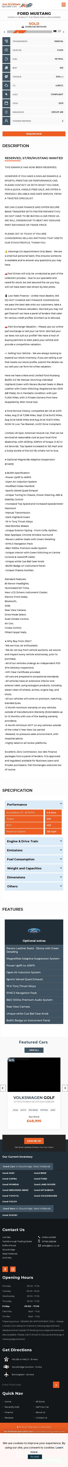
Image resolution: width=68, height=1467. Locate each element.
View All (34, 1050)
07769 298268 (48, 1241)
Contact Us (41, 1417)
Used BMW (40, 1173)
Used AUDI (8, 1173)
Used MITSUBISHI (43, 1190)
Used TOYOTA (10, 1196)
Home (8, 1401)
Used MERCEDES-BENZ (15, 1190)
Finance (9, 1412)
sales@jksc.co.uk (50, 1245)
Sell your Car (42, 1407)
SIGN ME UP (34, 1141)
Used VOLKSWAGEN (45, 1196)
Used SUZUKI (9, 1215)
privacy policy (45, 1427)
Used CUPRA (9, 1178)
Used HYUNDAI (10, 1184)
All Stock (40, 1401)
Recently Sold (12, 1407)
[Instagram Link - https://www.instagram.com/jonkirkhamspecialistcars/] (13, 1269)
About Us (40, 1412)
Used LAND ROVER (44, 1184)
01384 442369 (48, 1237)
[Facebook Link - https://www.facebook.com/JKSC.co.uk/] (5, 1269)
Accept (34, 1456)
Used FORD (40, 1178)
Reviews (9, 1417)
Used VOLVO (9, 1201)
